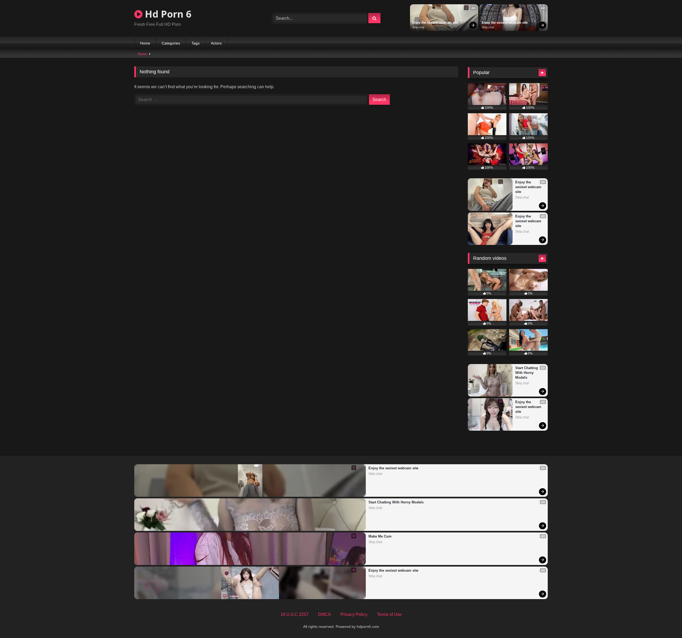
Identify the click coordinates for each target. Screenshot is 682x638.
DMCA (324, 614)
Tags (196, 43)
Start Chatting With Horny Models (527, 372)
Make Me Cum (380, 536)
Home (145, 43)
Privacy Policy (353, 614)
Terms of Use (389, 614)
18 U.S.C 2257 (294, 614)
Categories (171, 43)
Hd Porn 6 (167, 14)
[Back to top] (665, 622)
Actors (216, 43)
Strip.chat (418, 27)
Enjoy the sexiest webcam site (435, 23)
